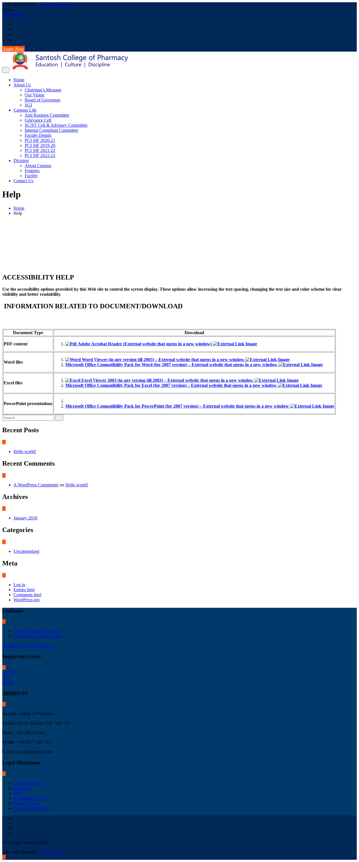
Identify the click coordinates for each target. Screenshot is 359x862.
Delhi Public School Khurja (38, 636)
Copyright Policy (28, 783)
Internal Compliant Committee (51, 130)
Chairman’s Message (43, 89)
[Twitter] (15, 29)
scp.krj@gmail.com (57, 4)
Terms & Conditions (31, 808)
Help (17, 793)
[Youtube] (15, 34)
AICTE (9, 672)
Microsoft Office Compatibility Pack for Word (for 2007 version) (171, 364)
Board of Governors (42, 100)
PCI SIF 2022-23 (40, 155)
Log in (19, 584)
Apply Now (13, 49)
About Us (22, 84)
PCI (5, 677)
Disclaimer (23, 788)
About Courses (38, 165)
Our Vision (34, 95)
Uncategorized (26, 551)
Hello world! (13, 14)
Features (32, 170)
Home (18, 79)
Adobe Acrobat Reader (144, 343)
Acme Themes (49, 852)
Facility (31, 175)
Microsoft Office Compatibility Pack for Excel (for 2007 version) (171, 385)
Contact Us (23, 180)
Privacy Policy (26, 803)
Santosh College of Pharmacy (28, 645)
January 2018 (25, 518)
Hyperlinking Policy (31, 798)
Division (21, 160)
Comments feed (27, 594)
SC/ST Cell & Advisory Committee (56, 125)
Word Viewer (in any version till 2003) (162, 359)
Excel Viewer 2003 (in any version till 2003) (166, 380)
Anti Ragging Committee (47, 115)
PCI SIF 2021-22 (40, 150)
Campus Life (24, 110)
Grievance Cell (38, 120)
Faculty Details (38, 135)
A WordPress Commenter (36, 484)
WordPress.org (26, 599)
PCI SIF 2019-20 (40, 145)
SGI (28, 105)
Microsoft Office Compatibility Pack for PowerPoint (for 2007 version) (177, 406)
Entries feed (23, 589)
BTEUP (9, 682)
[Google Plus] (15, 39)
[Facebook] (15, 24)
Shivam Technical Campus (37, 630)
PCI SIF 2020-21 (40, 140)
